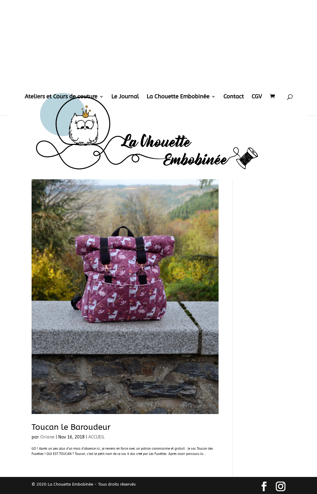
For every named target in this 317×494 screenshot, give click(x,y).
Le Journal (125, 97)
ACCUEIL (96, 437)
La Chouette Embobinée (178, 97)
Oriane (47, 437)
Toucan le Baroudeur (71, 427)
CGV (257, 97)
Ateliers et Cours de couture (61, 97)
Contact (234, 97)
